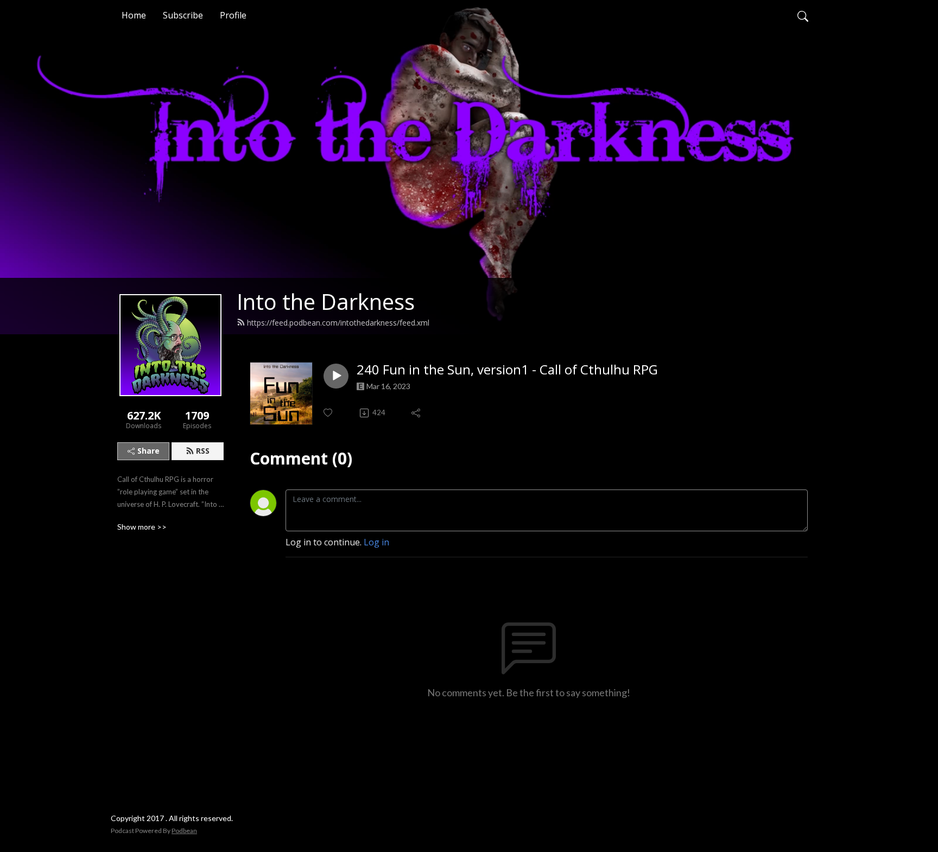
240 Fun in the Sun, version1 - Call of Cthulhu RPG (507, 370)
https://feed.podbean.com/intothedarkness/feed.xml (338, 322)
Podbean (184, 830)
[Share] (416, 413)
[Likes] (328, 412)
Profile (233, 15)
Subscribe (183, 15)
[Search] (803, 15)
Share (148, 451)
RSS (203, 451)
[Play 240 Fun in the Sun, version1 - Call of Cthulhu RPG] (336, 376)
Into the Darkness (326, 301)
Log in (376, 542)
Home (134, 15)
